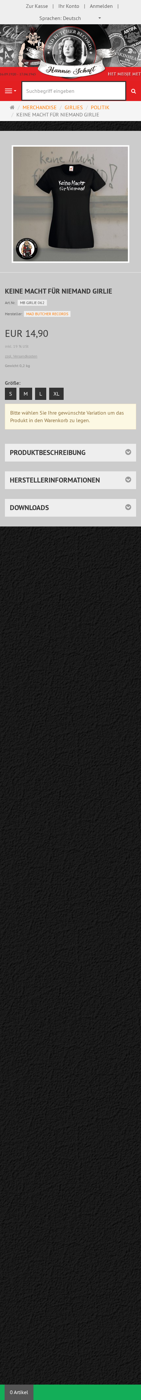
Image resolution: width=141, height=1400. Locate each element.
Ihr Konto (68, 6)
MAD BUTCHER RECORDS (47, 313)
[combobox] (70, 18)
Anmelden (101, 6)
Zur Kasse (37, 6)
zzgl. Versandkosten (21, 356)
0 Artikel (19, 1392)
